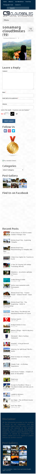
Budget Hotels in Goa (18, 325)
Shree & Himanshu (10, 38)
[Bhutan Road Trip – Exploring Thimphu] (6, 180)
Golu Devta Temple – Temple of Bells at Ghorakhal (22, 372)
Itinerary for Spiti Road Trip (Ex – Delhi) (22, 350)
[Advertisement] (14, 212)
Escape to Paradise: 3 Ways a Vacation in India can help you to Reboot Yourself (18, 387)
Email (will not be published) (10, 98)
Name (4, 92)
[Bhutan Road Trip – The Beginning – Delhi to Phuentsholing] (6, 185)
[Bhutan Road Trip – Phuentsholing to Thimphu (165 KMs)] (15, 180)
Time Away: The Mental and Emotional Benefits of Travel (21, 312)
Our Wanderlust (19, 1)
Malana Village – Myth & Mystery (22, 330)
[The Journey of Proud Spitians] (23, 458)
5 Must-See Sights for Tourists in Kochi (22, 258)
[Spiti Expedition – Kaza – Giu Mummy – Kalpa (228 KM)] (23, 463)
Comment (4, 71)
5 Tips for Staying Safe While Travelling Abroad (21, 265)
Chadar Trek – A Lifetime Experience (19, 365)
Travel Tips (28, 1)
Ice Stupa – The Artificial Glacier (22, 400)
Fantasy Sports (16, 319)
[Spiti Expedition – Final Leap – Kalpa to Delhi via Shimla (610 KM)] (6, 463)
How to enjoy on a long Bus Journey (20, 357)
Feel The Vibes (16, 405)
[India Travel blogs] (12, 146)
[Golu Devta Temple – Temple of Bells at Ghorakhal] (15, 185)
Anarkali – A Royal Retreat (20, 343)
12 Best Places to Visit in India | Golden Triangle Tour (21, 233)
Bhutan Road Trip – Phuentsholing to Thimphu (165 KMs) (17, 249)
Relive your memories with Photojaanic (20, 286)
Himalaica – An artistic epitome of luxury (21, 273)
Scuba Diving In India (18, 279)
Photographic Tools (8, 5)
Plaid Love (14, 379)
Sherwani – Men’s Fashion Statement (20, 337)
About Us (11, 1)
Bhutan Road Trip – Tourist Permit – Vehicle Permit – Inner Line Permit (17, 294)
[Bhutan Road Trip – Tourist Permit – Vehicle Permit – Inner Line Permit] (23, 180)
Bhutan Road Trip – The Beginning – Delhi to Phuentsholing (15, 304)
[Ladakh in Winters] (23, 185)
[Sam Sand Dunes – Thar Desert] (15, 458)
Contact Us (18, 5)
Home (5, 1)
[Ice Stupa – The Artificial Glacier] (6, 458)
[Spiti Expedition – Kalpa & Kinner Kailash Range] (15, 463)
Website (4, 104)
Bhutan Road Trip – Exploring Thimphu (21, 241)
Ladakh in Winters (17, 394)
